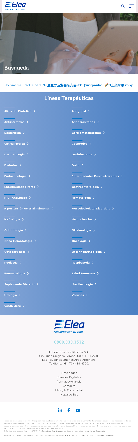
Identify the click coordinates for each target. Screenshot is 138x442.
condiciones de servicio (95, 431)
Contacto (69, 386)
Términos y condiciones (75, 435)
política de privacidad (54, 431)
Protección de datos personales (100, 435)
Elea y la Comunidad (69, 390)
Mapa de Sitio (69, 394)
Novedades (69, 373)
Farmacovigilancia (69, 381)
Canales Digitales (69, 377)
